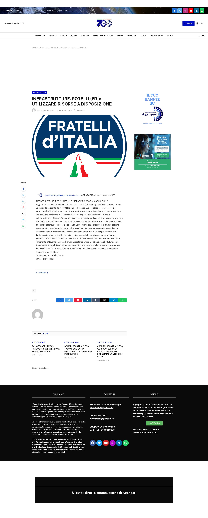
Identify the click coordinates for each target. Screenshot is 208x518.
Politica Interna (39, 92)
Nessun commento (65, 110)
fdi (34, 291)
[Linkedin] (119, 443)
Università (131, 35)
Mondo (74, 35)
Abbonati (188, 23)
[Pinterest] (23, 207)
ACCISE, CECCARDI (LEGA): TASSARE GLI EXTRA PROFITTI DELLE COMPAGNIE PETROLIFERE (78, 350)
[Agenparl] (104, 23)
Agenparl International (103, 35)
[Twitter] (23, 195)
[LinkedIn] (23, 201)
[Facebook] (23, 189)
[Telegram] (23, 219)
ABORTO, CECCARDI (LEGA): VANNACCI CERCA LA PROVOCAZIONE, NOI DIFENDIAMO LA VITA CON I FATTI (110, 351)
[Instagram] (113, 443)
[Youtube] (106, 443)
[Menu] (203, 35)
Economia (85, 35)
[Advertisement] (104, 69)
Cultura (143, 35)
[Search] (199, 35)
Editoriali (53, 35)
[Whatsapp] (126, 443)
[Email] (23, 213)
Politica (63, 35)
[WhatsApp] (23, 225)
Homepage (40, 35)
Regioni (120, 35)
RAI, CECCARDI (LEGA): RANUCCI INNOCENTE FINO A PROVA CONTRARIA (46, 349)
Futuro (170, 35)
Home (34, 48)
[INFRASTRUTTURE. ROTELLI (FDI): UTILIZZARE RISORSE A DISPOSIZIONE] (79, 146)
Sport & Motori (156, 35)
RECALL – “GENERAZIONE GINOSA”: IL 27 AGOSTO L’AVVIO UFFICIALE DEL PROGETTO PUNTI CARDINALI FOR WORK (46, 11)
